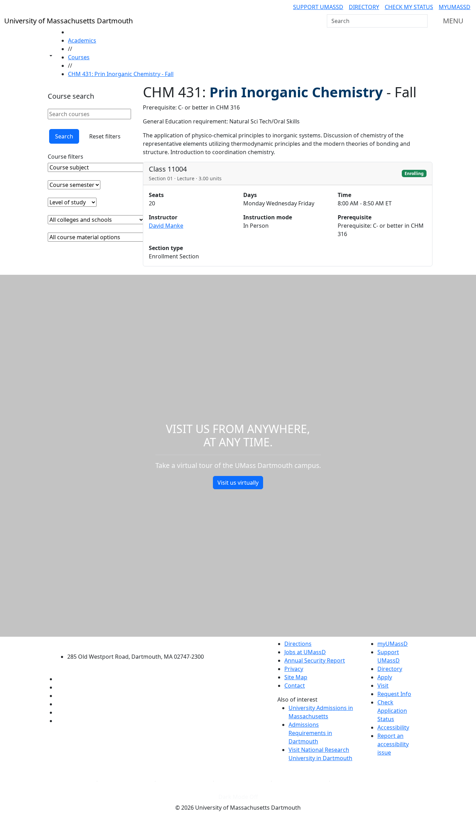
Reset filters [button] (105, 136)
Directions (298, 644)
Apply (384, 677)
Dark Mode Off (238, 797)
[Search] (421, 21)
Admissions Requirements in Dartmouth (310, 733)
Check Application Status (392, 710)
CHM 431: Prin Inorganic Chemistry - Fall (121, 74)
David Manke (166, 225)
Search (64, 136)
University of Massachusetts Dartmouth (139, 643)
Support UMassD (318, 7)
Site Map (295, 677)
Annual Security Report (314, 660)
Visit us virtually (238, 482)
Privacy (293, 669)
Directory (364, 7)
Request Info (394, 694)
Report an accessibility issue (393, 744)
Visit (383, 685)
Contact (294, 685)
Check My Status (409, 7)
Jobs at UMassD (305, 652)
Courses (79, 57)
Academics (82, 40)
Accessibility (393, 727)
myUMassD (454, 7)
